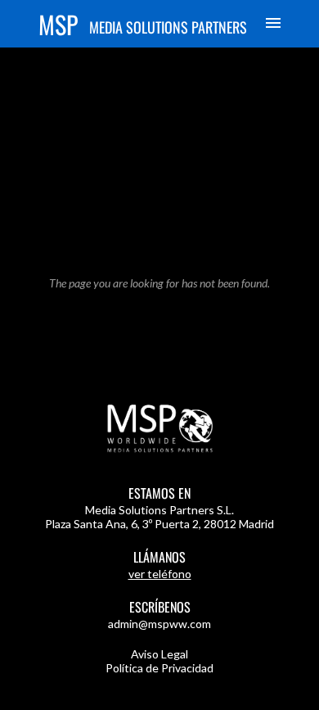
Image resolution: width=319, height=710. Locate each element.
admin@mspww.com (159, 624)
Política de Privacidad (159, 668)
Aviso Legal (159, 654)
